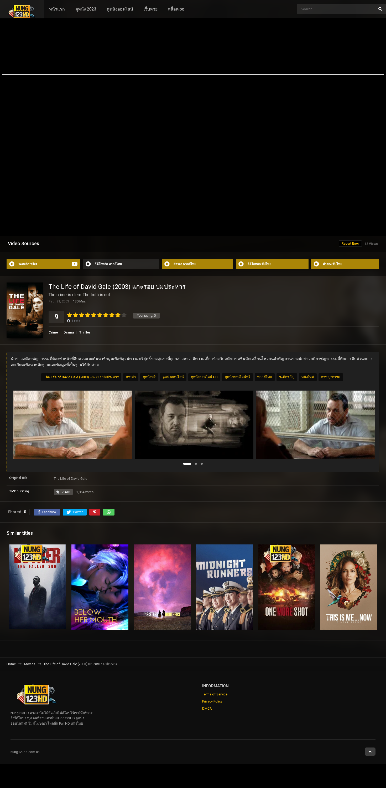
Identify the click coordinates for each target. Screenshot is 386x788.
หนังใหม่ (307, 377)
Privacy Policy (212, 701)
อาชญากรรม (330, 377)
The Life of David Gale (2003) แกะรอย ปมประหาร (81, 377)
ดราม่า (131, 377)
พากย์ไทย (264, 377)
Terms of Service (214, 694)
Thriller (84, 332)
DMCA (207, 708)
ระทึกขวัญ (286, 377)
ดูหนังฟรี (149, 377)
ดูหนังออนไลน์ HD (204, 377)
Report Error (350, 243)
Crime (53, 332)
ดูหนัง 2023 (85, 9)
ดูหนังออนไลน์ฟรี (237, 377)
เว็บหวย (151, 9)
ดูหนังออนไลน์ (120, 9)
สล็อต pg (176, 9)
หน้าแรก (57, 9)
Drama (69, 332)
